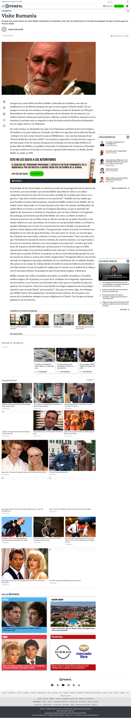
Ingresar (109, 6)
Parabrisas (65, 698)
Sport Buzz (82, 701)
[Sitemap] (79, 685)
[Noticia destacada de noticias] (24, 600)
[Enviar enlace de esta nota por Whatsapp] (4, 114)
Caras (110, 693)
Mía (77, 698)
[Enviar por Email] (4, 120)
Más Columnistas (119, 188)
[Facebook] (52, 685)
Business (80, 693)
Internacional (41, 693)
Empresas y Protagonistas (92, 693)
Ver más (123, 309)
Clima (49, 693)
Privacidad (66, 705)
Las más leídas (108, 261)
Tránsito (94, 705)
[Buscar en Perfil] (127, 2)
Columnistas (107, 137)
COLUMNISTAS (7, 11)
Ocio (60, 693)
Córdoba (65, 693)
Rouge (72, 698)
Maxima (95, 701)
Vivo (127, 693)
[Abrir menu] (3, 6)
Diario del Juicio (65, 696)
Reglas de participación (83, 705)
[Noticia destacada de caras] (24, 637)
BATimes (81, 698)
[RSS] (74, 685)
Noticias (104, 693)
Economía (26, 693)
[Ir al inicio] (14, 6)
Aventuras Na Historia (61, 701)
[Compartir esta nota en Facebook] (4, 101)
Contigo (50, 701)
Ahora (4, 693)
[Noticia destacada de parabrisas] (73, 637)
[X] (58, 685)
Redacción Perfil (15, 29)
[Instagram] (69, 685)
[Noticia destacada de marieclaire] (73, 600)
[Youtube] (63, 685)
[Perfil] (14, 594)
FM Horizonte (89, 698)
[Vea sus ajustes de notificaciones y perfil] (127, 6)
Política (19, 693)
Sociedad (33, 693)
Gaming (122, 693)
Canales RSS (37, 705)
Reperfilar (73, 693)
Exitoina (116, 693)
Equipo (73, 705)
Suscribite (119, 6)
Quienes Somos (47, 705)
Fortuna (58, 698)
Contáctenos (57, 705)
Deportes (55, 693)
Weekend (51, 698)
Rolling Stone (73, 701)
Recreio (90, 701)
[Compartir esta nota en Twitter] (4, 108)
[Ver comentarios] (127, 11)
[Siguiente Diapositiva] (94, 362)
